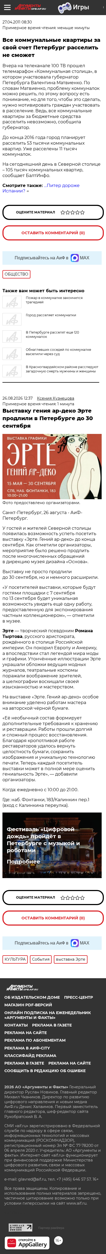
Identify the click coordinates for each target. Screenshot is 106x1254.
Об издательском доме (32, 997)
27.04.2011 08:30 (17, 22)
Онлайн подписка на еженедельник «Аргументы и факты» (47, 1015)
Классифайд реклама (30, 1055)
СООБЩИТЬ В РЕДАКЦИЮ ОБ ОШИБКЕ (45, 1070)
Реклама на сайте (25, 1032)
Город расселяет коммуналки (51, 315)
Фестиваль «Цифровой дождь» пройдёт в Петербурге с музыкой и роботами (43, 840)
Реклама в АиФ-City (27, 1048)
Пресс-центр (78, 997)
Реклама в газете (52, 1025)
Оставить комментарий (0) (53, 232)
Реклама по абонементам (35, 1040)
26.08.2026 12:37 (17, 398)
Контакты (16, 1025)
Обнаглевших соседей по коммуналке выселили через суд (58, 352)
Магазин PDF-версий (28, 1004)
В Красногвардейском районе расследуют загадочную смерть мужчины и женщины (62, 369)
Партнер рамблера (51, 1227)
